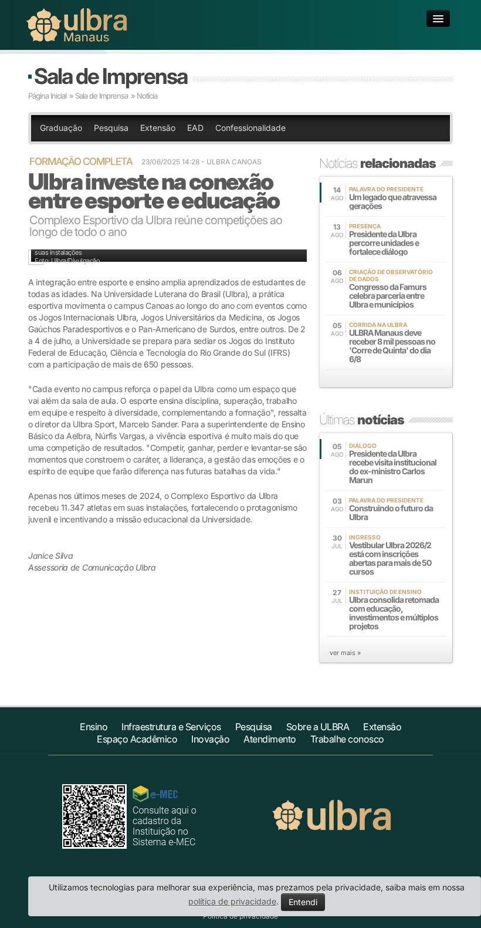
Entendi (303, 902)
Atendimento (269, 739)
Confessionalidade (250, 128)
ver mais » (345, 653)
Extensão (157, 128)
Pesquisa (111, 128)
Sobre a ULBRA (318, 727)
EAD (195, 128)
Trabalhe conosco (347, 739)
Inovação (210, 739)
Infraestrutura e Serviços (171, 727)
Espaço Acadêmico (137, 739)
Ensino (93, 727)
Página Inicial (47, 95)
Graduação (61, 128)
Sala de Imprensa (110, 76)
